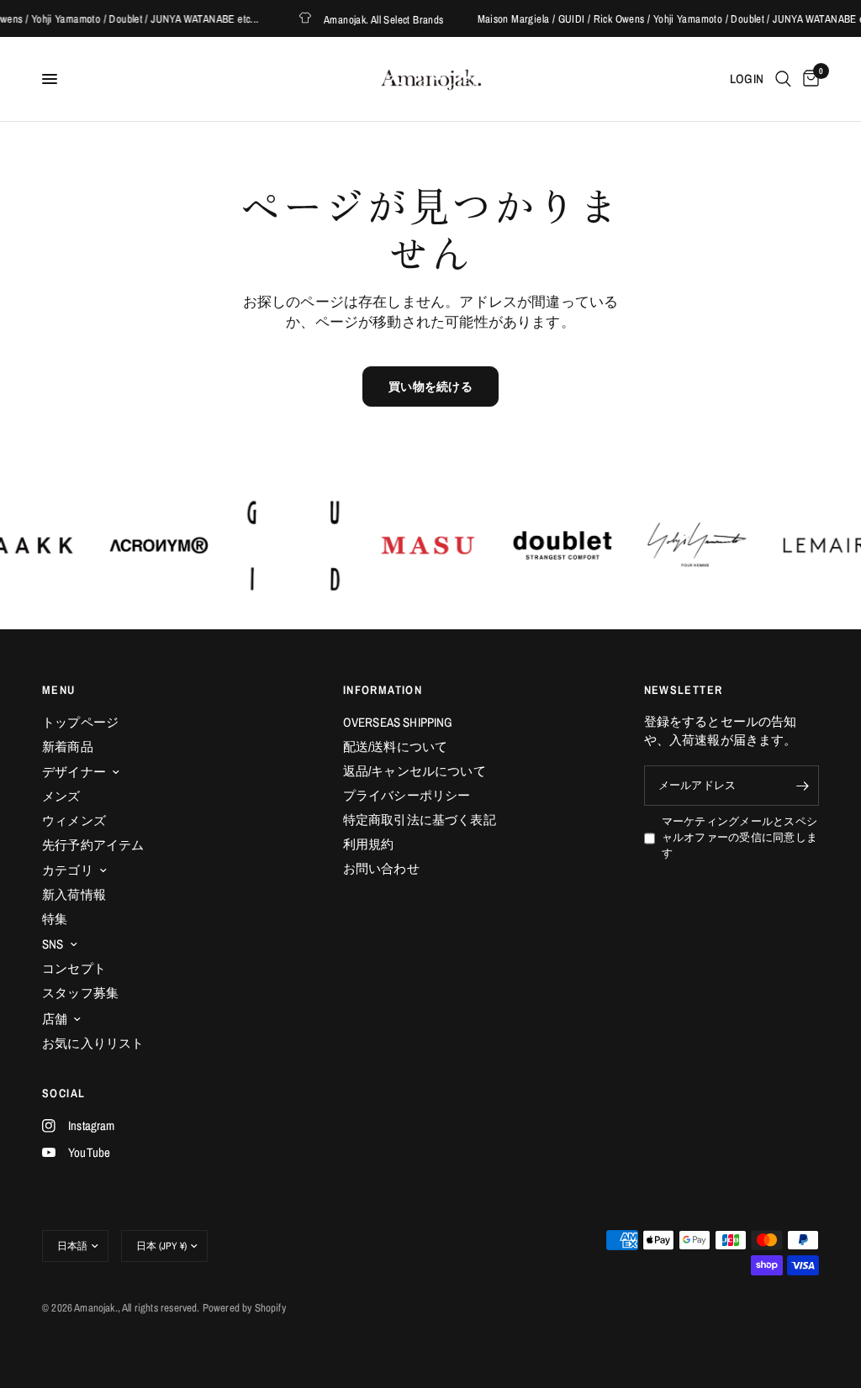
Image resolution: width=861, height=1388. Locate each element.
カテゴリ (67, 870)
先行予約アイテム (93, 845)
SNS (53, 944)
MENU (59, 690)
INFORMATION (382, 690)
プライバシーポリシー (407, 795)
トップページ (80, 722)
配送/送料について (395, 746)
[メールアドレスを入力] (802, 785)
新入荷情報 (74, 894)
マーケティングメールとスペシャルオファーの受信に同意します (740, 837)
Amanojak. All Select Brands (374, 19)
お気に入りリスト (93, 1043)
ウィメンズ (74, 820)
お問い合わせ (381, 868)
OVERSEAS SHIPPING (398, 722)
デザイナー (74, 772)
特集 (54, 919)
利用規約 (368, 844)
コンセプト (74, 968)
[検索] (783, 79)
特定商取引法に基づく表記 (419, 819)
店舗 (54, 1019)
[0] (808, 79)
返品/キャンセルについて (414, 771)
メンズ (61, 796)
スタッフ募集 (80, 993)
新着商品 (67, 746)
